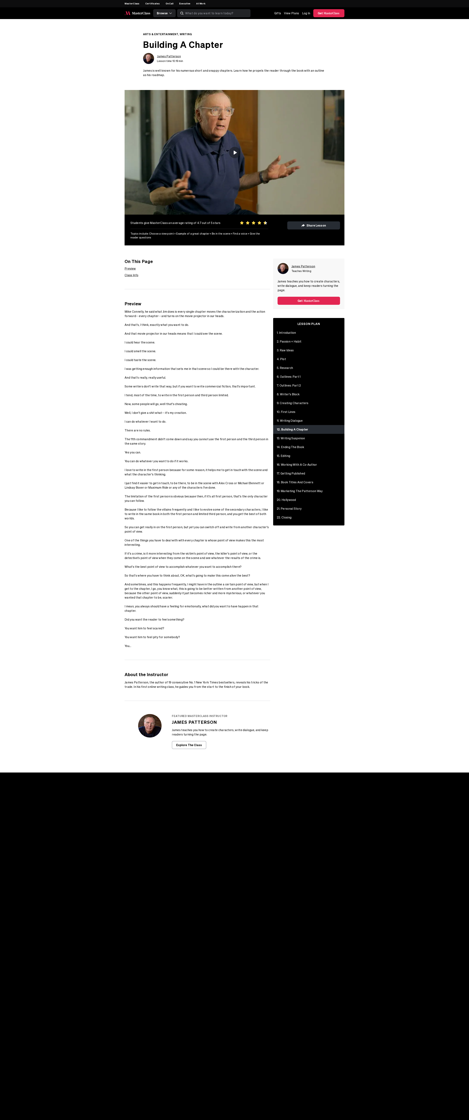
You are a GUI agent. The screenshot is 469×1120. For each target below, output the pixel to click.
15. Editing (283, 455)
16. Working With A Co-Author (297, 464)
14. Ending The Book (290, 447)
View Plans (291, 13)
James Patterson (169, 56)
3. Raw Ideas (285, 350)
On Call (169, 3)
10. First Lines (286, 411)
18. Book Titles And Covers (295, 482)
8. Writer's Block (288, 394)
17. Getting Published (291, 473)
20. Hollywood (286, 499)
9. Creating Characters (293, 403)
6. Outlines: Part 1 (289, 376)
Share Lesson (316, 225)
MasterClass (132, 3)
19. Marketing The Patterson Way (300, 491)
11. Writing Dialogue (290, 420)
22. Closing (284, 517)
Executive (184, 3)
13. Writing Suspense (291, 438)
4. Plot (281, 359)
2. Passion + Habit (289, 341)
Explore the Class (189, 745)
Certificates (152, 3)
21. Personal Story (289, 508)
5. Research (285, 367)
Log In (306, 13)
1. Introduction (286, 332)
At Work (200, 3)
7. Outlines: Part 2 (289, 385)
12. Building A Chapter (292, 429)
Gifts (277, 13)
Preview (130, 268)
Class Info (131, 275)
